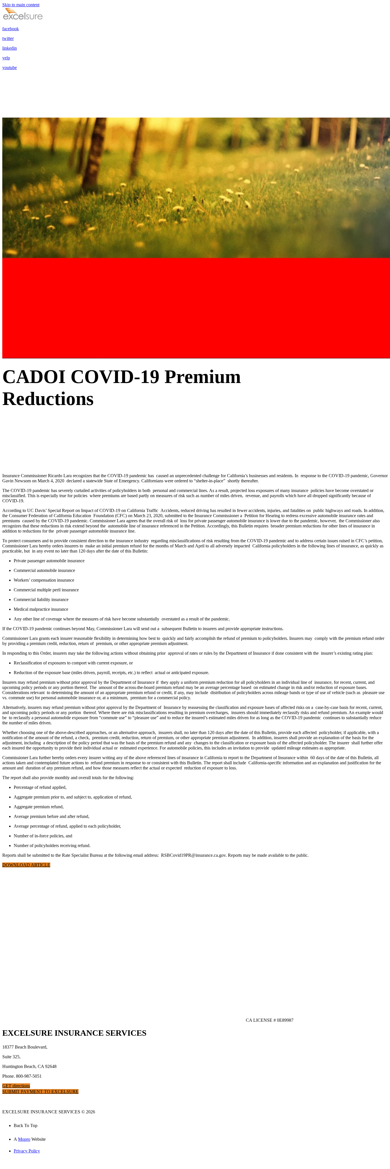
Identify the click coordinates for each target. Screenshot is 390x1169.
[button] (26, 864)
